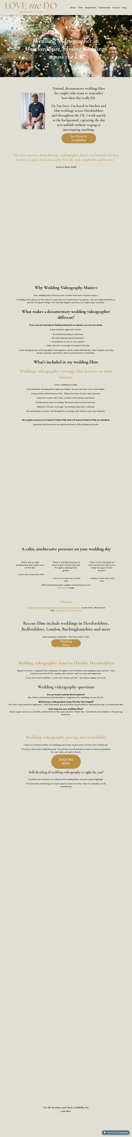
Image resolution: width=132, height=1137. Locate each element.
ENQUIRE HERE (66, 761)
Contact (116, 7)
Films (80, 7)
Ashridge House (49, 607)
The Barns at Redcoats (69, 607)
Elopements (91, 7)
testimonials (63, 587)
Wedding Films (66, 643)
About (73, 7)
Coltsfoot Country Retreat (68, 610)
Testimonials (104, 7)
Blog (124, 7)
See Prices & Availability (79, 138)
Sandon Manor (34, 607)
